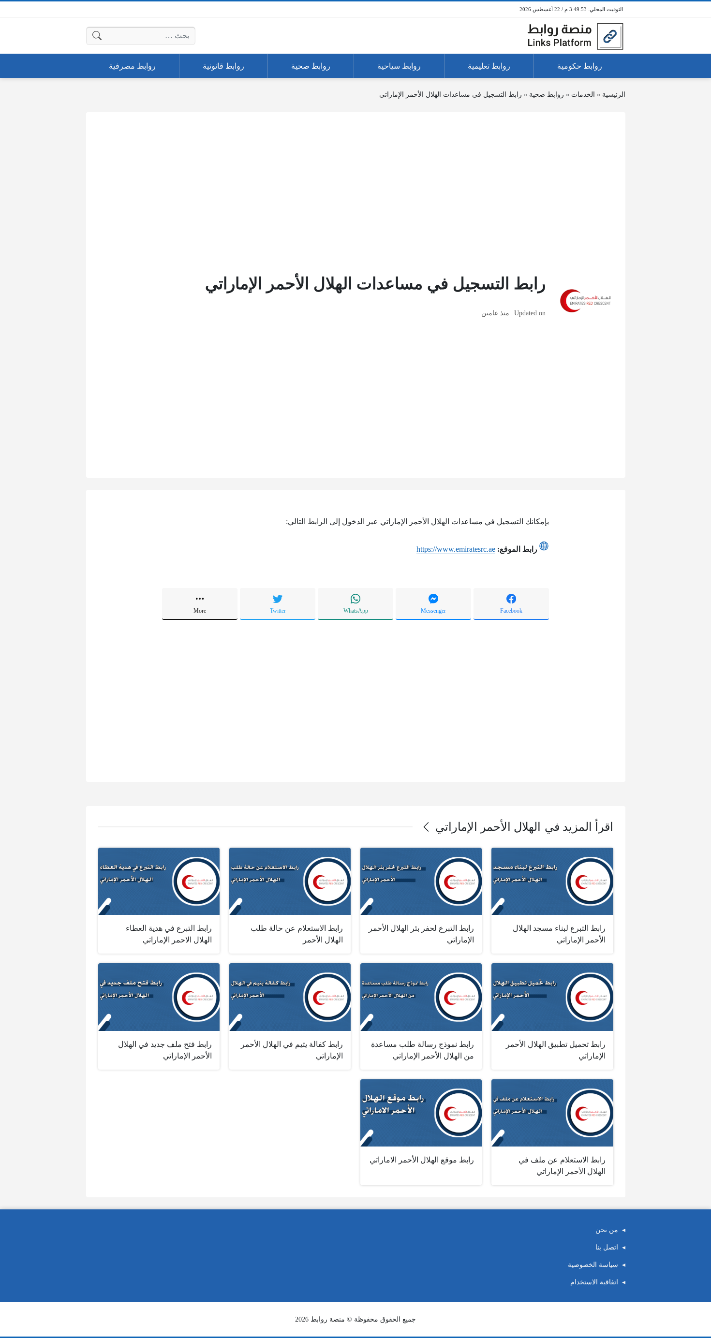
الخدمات (583, 94)
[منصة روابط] (575, 36)
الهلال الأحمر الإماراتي (488, 827)
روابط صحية (546, 94)
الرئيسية (613, 94)
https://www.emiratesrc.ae (455, 549)
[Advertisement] (355, 192)
